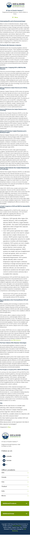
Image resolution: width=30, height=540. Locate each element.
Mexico (4, 495)
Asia (3, 482)
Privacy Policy (17, 525)
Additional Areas (8, 513)
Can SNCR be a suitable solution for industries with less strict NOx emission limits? (14, 415)
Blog (9, 427)
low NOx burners (16, 340)
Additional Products (9, 503)
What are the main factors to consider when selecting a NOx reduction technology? (12, 406)
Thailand (4, 486)
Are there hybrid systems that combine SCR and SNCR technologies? (14, 419)
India (3, 491)
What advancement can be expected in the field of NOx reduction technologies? (14, 423)
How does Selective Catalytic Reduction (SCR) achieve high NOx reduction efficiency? (13, 410)
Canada (4, 477)
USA (3, 472)
